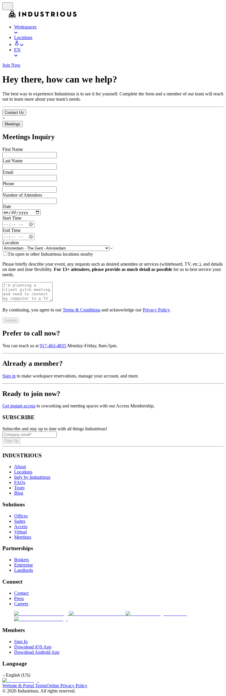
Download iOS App (32, 646)
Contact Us (14, 112)
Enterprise (23, 564)
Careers (21, 603)
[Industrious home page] (5, 16)
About (20, 466)
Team (19, 487)
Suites (19, 521)
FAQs (19, 482)
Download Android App (36, 652)
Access (20, 526)
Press (19, 598)
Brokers (21, 559)
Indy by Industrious (32, 477)
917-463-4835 (53, 345)
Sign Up (11, 441)
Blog (18, 493)
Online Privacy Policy (66, 685)
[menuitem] (119, 29)
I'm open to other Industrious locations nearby (50, 254)
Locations (23, 471)
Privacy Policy (156, 309)
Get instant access (18, 405)
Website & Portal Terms (24, 685)
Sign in (9, 375)
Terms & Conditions (81, 309)
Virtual (20, 531)
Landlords (23, 570)
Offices (21, 515)
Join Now (11, 65)
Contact (21, 593)
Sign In (21, 641)
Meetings (12, 124)
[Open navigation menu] (7, 6)
